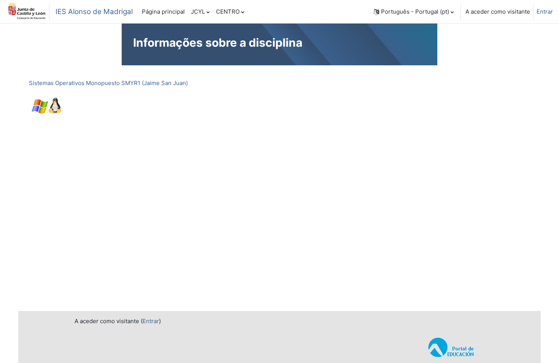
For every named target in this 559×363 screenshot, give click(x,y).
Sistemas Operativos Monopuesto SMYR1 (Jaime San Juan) (108, 83)
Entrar (545, 11)
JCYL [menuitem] (198, 11)
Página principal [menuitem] (163, 11)
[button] (413, 11)
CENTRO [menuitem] (228, 11)
